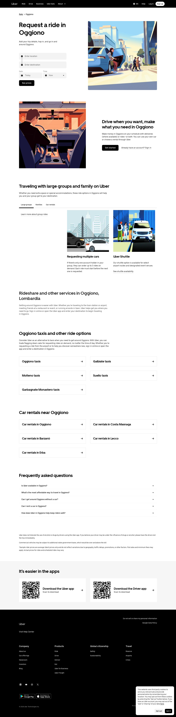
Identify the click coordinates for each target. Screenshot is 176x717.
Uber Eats (51, 4)
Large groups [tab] (26, 205)
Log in (151, 4)
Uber (14, 4)
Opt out (159, 711)
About (60, 4)
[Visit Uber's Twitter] (38, 684)
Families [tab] (39, 205)
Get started (110, 148)
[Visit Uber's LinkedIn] (20, 684)
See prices (26, 83)
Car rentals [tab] (50, 205)
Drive (31, 4)
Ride (23, 4)
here (162, 704)
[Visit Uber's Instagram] (32, 684)
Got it (168, 711)
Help (143, 4)
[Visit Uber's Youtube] (26, 684)
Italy (21, 14)
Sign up (160, 4)
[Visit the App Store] (43, 696)
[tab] (59, 205)
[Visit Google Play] (27, 696)
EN (137, 4)
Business (39, 4)
